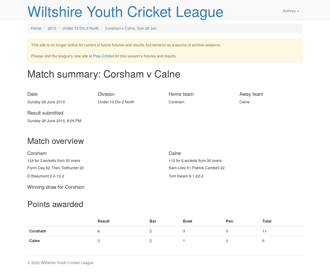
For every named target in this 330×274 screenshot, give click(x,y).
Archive (290, 11)
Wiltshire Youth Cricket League (125, 10)
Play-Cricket (103, 56)
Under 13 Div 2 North (81, 28)
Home (36, 28)
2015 (52, 28)
